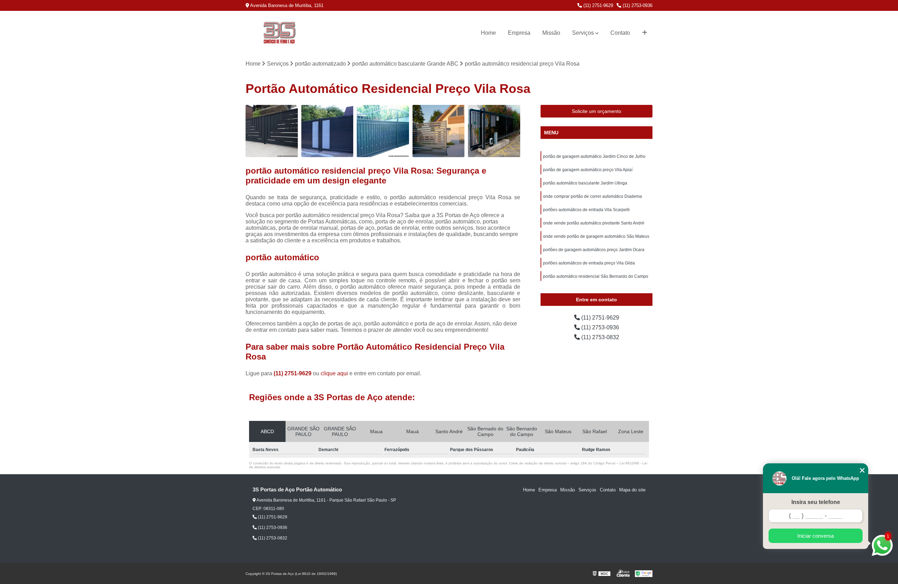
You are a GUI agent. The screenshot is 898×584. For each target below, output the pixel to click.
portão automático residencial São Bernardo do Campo (595, 276)
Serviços (583, 33)
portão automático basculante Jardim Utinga (585, 183)
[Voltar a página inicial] (279, 33)
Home (488, 33)
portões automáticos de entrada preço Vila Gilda (589, 263)
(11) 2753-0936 (636, 5)
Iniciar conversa (815, 536)
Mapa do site (632, 489)
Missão (551, 33)
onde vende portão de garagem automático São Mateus (596, 236)
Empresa (519, 33)
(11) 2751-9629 (597, 5)
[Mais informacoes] (644, 33)
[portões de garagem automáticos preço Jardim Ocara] (383, 131)
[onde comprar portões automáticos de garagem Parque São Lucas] (327, 131)
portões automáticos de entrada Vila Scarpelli (586, 209)
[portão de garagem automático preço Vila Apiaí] (494, 131)
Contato (620, 33)
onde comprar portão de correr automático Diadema (592, 196)
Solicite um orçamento (596, 111)
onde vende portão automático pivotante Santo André (593, 223)
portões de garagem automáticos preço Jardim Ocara (593, 249)
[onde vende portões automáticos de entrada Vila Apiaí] (272, 131)
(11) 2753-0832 (599, 337)
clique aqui (334, 373)
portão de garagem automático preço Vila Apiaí (587, 169)
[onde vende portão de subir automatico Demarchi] (439, 131)
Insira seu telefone (815, 502)
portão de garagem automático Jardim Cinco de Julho (594, 156)
